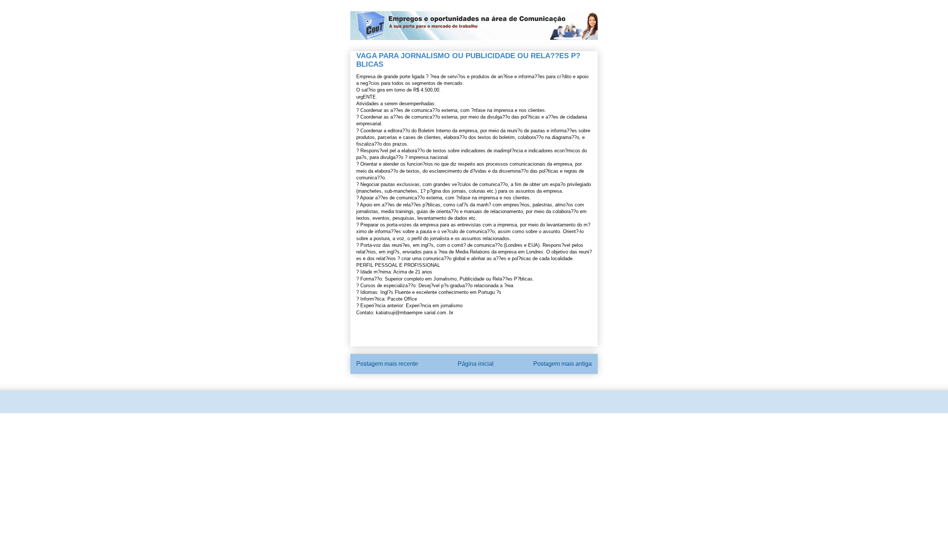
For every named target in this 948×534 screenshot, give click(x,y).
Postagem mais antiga (562, 364)
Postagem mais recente (387, 364)
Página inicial (476, 364)
